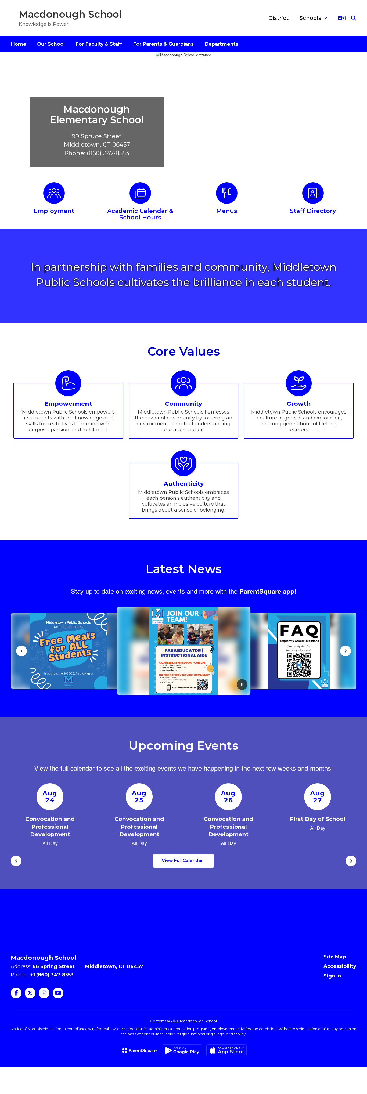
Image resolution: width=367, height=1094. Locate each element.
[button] (313, 18)
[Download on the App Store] (226, 1050)
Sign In (332, 976)
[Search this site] (353, 18)
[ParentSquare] (139, 1050)
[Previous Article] (21, 651)
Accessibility (339, 966)
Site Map (334, 957)
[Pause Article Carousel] (242, 685)
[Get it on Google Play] (182, 1050)
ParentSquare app (266, 591)
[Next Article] (345, 651)
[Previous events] (16, 861)
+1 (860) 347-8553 (52, 975)
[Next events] (351, 861)
